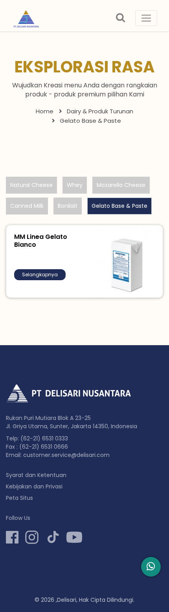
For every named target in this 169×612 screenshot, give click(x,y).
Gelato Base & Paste (119, 206)
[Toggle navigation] (146, 18)
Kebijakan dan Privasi (34, 486)
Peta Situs (19, 498)
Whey (75, 185)
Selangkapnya (40, 274)
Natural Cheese (31, 185)
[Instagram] (32, 537)
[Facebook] (12, 537)
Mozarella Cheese (121, 185)
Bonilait (67, 206)
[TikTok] (53, 537)
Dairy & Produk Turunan (100, 111)
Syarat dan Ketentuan (36, 475)
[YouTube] (74, 537)
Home (44, 111)
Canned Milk (27, 206)
